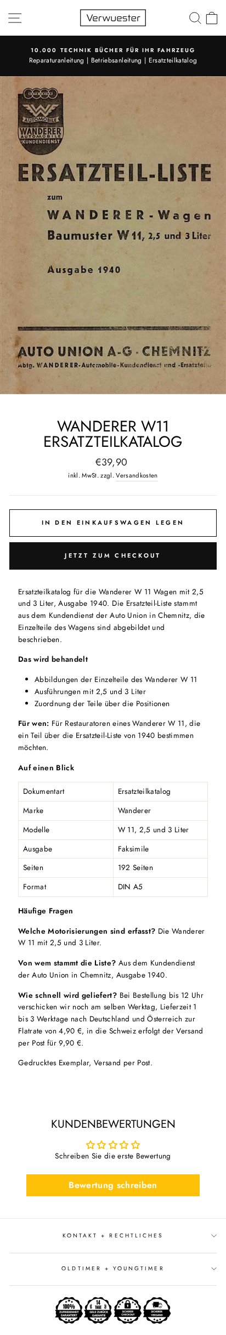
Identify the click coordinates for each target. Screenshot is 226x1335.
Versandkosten (136, 475)
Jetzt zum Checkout (113, 555)
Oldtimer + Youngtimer (112, 1268)
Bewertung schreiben (113, 1185)
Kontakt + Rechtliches (113, 1235)
